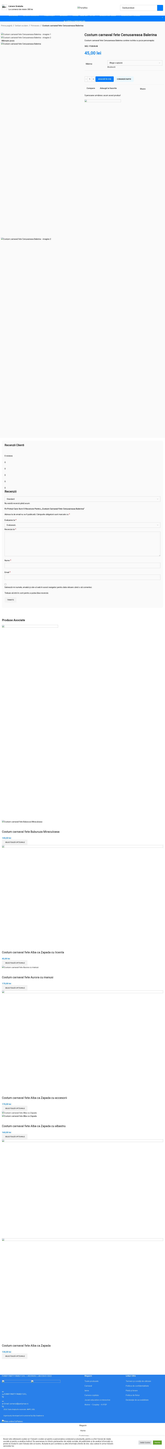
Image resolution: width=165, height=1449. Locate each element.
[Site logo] (82, 8)
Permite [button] (157, 1443)
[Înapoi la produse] (159, 25)
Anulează (111, 67)
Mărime (89, 64)
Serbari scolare (21, 25)
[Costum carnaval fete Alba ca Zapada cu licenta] (82, 894)
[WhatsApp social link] (160, 89)
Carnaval (88, 1386)
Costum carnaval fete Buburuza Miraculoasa (30, 831)
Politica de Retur (133, 1395)
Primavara (35, 25)
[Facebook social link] (147, 89)
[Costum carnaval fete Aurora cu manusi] (20, 967)
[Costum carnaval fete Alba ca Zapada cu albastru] (19, 1113)
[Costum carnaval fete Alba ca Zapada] (82, 1189)
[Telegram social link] (163, 89)
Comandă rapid (124, 79)
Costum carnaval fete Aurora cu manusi (27, 977)
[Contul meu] (151, 18)
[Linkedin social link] (156, 89)
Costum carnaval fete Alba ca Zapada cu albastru (34, 1126)
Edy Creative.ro (38, 1416)
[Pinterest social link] (153, 89)
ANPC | (29, 1409)
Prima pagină (6, 25)
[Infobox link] (17, 8)
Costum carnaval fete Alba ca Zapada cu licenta (33, 952)
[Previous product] (156, 25)
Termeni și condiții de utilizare (138, 1381)
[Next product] (162, 25)
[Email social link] (150, 89)
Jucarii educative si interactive (97, 1400)
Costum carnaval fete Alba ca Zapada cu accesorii (34, 1097)
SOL (33, 1409)
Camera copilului (92, 1395)
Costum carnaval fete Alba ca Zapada (26, 1345)
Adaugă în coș (104, 79)
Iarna (87, 1390)
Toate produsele (91, 1381)
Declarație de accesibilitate (137, 1400)
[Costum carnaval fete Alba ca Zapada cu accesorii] (82, 1040)
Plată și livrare (132, 1390)
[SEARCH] (160, 8)
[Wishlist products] (156, 18)
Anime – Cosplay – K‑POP (96, 1404)
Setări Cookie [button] (145, 1443)
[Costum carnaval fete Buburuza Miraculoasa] (30, 722)
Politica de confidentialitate (137, 1386)
